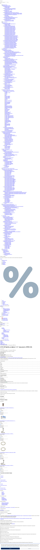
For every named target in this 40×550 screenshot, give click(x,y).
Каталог (3, 497)
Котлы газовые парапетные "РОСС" (10, 189)
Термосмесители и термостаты (9, 141)
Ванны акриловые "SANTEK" (9, 218)
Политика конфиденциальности (15, 518)
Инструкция (7, 389)
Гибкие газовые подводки (7, 153)
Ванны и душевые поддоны (7, 217)
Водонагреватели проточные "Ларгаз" (10, 33)
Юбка (6, 126)
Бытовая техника (6, 5)
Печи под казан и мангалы (8, 130)
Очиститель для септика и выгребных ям (10, 64)
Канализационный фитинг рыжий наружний (11, 62)
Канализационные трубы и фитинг (8, 60)
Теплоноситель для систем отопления (9, 212)
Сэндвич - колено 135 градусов (9, 115)
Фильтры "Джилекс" (8, 233)
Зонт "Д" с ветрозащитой (8, 100)
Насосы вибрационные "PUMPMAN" (10, 69)
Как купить (4, 301)
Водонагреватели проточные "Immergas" (10, 28)
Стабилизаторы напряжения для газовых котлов (10, 17)
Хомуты (5, 83)
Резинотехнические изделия (7, 232)
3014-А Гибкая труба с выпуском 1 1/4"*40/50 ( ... (6, 465)
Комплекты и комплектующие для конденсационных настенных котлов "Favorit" (16, 192)
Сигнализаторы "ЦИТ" (8, 164)
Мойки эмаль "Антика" (8, 227)
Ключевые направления (6, 309)
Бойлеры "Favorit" (7, 24)
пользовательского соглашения (27, 515)
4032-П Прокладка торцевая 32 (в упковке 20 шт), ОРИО (8, 452)
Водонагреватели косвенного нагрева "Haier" (11, 37)
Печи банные (7, 129)
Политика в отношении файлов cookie (5, 518)
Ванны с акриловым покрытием (9, 219)
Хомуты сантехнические (8, 85)
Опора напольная (7, 109)
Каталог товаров (5, 260)
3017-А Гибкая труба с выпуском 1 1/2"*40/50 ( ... (6, 433)
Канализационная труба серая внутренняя (10, 61)
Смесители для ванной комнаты (9, 239)
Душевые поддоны (7, 220)
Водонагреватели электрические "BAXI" (10, 44)
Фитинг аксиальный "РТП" (8, 82)
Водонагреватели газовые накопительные (9, 23)
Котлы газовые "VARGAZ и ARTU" (10, 171)
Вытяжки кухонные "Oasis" (8, 9)
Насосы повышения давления (9, 71)
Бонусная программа (5, 314)
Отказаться (29, 548)
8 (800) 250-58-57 (2, 507)
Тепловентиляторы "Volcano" (9, 16)
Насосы (4, 252)
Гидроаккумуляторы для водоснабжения (10, 54)
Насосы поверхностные (8, 70)
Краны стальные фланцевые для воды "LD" (11, 135)
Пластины (6, 111)
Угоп (5, 203)
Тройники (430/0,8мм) (8, 121)
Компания (4, 264)
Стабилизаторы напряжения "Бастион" (10, 18)
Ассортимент (5, 312)
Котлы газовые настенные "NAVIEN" (10, 182)
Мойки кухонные (6, 225)
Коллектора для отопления (8, 138)
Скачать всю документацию (13, 389)
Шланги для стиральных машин (8, 87)
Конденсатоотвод (7, 103)
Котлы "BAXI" (7, 198)
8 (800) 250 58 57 (2, 305)
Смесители (5, 237)
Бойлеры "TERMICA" (8, 25)
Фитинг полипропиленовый (9, 75)
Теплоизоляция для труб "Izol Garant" (9, 240)
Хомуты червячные (7, 86)
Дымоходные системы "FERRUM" (8, 91)
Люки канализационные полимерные (9, 66)
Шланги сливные (7, 88)
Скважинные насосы (8, 73)
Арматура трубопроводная (8, 134)
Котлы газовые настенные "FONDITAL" (10, 179)
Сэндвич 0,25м (7, 118)
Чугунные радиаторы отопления (9, 211)
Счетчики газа (7, 166)
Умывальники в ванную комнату (8, 241)
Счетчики (5, 165)
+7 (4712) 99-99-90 (7, 507)
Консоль (6, 104)
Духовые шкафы (7, 7)
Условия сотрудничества (5, 503)
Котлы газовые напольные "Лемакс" (10, 176)
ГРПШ (4, 150)
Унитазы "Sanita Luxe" (8, 246)
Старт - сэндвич (7, 114)
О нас (4, 329)
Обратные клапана (7, 143)
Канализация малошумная (8, 63)
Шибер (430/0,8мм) (7, 124)
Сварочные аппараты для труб (9, 58)
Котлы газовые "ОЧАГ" (8, 173)
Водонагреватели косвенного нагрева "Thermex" (11, 39)
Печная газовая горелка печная (8, 202)
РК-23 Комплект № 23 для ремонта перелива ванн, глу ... (7, 420)
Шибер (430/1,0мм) (7, 125)
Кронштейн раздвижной (8, 105)
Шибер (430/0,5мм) (7, 123)
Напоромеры (5, 160)
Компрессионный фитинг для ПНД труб (9, 65)
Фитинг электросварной (8, 152)
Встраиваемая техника (7, 6)
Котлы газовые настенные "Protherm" (10, 183)
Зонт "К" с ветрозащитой (8, 101)
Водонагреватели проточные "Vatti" (10, 31)
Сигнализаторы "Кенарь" (8, 162)
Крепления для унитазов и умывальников (10, 223)
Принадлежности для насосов (9, 72)
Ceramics (6, 93)
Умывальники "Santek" (8, 243)
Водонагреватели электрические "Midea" (10, 46)
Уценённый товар (5, 249)
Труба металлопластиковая (8, 80)
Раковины (5, 230)
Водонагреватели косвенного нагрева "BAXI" (11, 36)
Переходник (6, 110)
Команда (4, 311)
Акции (3, 332)
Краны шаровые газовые (8, 136)
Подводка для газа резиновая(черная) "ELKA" (11, 154)
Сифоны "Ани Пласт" (8, 236)
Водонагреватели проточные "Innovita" (10, 29)
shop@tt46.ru (13, 523)
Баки (5, 95)
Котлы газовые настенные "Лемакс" (10, 185)
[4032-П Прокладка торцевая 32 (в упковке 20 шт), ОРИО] (3, 451)
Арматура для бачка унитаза (8, 222)
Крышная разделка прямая (8, 106)
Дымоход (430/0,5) (7, 96)
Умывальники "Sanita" (8, 242)
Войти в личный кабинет (5, 502)
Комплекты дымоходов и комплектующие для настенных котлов (12, 191)
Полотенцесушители (6, 228)
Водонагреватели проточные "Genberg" (10, 27)
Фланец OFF (6, 122)
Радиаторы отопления (7, 208)
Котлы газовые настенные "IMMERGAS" (10, 181)
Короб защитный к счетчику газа (8, 157)
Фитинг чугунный (7, 148)
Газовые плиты (6, 10)
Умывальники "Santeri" (8, 244)
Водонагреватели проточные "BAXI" (10, 26)
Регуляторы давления (8, 144)
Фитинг (5, 145)
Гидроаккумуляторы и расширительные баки (10, 53)
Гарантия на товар (5, 319)
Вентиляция (6, 15)
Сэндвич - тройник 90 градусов (9, 117)
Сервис (4, 303)
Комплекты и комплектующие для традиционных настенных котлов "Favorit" (15, 193)
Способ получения (5, 320)
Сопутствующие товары (13, 357)
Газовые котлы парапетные (7, 186)
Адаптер (6, 94)
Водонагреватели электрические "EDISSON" (11, 45)
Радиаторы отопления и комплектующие (8, 204)
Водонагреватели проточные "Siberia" (10, 30)
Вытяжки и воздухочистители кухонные (9, 8)
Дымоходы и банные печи (6, 89)
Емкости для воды (6, 56)
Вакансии (4, 313)
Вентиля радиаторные (8, 142)
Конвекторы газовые (6, 194)
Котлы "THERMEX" (8, 200)
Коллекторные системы (7, 137)
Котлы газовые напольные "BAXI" (9, 175)
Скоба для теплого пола (8, 81)
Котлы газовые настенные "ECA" (9, 178)
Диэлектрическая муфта (7, 156)
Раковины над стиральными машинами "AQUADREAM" (12, 231)
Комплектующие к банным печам (9, 128)
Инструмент (5, 57)
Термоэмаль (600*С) (7, 120)
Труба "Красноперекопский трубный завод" (11, 77)
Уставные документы (5, 315)
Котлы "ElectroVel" (7, 199)
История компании (6, 310)
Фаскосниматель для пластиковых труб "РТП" (11, 59)
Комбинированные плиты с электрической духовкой (11, 12)
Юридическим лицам (5, 304)
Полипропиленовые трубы (8, 74)
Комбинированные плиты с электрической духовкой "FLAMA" (13, 13)
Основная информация (6, 308)
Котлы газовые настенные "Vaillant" (10, 184)
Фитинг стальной (7, 147)
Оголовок (6, 108)
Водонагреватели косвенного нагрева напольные (10, 35)
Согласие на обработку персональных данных (25, 518)
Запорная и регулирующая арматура (7, 131)
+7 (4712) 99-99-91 (12, 507)
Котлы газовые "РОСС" (8, 174)
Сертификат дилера (3, 389)
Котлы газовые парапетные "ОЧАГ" (10, 188)
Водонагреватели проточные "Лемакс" (10, 34)
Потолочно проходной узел (8, 113)
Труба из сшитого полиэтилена (9, 79)
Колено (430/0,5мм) (7, 102)
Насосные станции (7, 68)
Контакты (3, 337)
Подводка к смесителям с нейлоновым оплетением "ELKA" (13, 52)
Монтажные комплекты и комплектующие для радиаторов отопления (13, 206)
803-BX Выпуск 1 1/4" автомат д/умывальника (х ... (7, 407)
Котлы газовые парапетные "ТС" (9, 190)
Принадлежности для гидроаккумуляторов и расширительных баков (14, 55)
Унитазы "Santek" (7, 247)
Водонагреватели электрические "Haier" (10, 42)
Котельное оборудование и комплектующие (8, 168)
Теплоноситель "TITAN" (8, 213)
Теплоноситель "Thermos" (8, 214)
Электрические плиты (7, 19)
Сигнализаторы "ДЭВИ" (8, 161)
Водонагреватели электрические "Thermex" (11, 43)
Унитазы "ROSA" (7, 245)
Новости (4, 302)
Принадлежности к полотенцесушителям (10, 229)
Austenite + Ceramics (7, 92)
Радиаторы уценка (7, 253)
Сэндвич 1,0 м (7, 119)
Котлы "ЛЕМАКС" (7, 201)
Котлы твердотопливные (7, 196)
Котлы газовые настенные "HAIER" (10, 180)
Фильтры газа (5, 167)
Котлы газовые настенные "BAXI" (9, 177)
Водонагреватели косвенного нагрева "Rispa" (11, 38)
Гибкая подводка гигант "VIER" (9, 51)
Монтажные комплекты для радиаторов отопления (12, 207)
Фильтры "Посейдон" (8, 234)
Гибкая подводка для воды (7, 50)
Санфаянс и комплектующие (7, 254)
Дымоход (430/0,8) (7, 97)
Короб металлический (8, 158)
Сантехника (4, 215)
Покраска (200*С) (7, 112)
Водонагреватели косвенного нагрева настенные (10, 40)
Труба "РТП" (6, 78)
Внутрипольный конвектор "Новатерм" (9, 205)
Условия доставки (5, 318)
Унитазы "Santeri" (7, 248)
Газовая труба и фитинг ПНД (8, 151)
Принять (10, 548)
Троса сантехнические (8, 224)
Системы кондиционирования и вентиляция (10, 14)
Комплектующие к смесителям (9, 238)
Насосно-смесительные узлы (9, 140)
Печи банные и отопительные (8, 127)
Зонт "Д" (6, 99)
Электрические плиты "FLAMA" (9, 20)
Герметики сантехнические (7, 221)
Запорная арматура (6, 133)
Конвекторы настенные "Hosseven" (9, 195)
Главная (4, 263)
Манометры (5, 159)
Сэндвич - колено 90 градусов (9, 116)
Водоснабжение (7, 49)
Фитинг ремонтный (7, 146)
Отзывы (9, 357)
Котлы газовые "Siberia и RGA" (9, 170)
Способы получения (19, 357)
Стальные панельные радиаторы (9, 210)
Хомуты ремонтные (7, 84)
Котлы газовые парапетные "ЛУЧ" (9, 187)
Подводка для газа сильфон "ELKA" (10, 155)
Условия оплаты (5, 334)
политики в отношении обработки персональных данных (14, 515)
